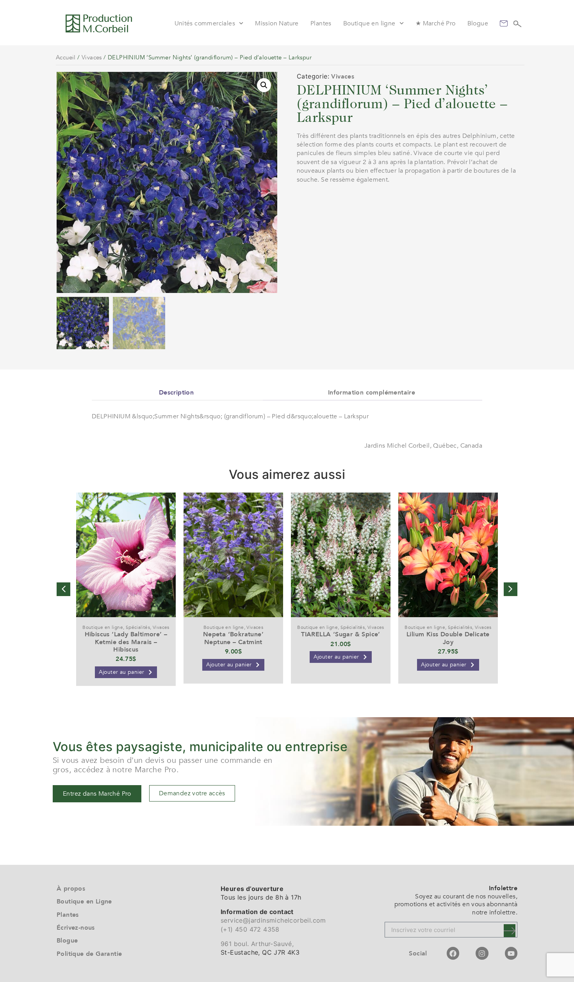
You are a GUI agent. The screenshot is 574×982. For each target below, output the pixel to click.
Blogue (477, 23)
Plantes (321, 23)
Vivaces (92, 57)
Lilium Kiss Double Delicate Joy (448, 638)
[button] (264, 85)
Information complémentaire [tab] (371, 392)
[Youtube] (511, 953)
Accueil (66, 57)
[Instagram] (482, 953)
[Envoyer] (509, 930)
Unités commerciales (205, 23)
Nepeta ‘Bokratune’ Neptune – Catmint (233, 638)
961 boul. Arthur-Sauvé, (257, 944)
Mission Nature (277, 23)
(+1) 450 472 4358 (250, 929)
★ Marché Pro (435, 23)
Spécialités (138, 627)
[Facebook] (453, 953)
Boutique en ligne (369, 23)
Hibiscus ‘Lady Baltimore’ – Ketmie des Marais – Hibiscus (126, 641)
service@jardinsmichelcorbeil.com (273, 920)
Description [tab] (176, 392)
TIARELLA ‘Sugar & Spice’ (340, 634)
